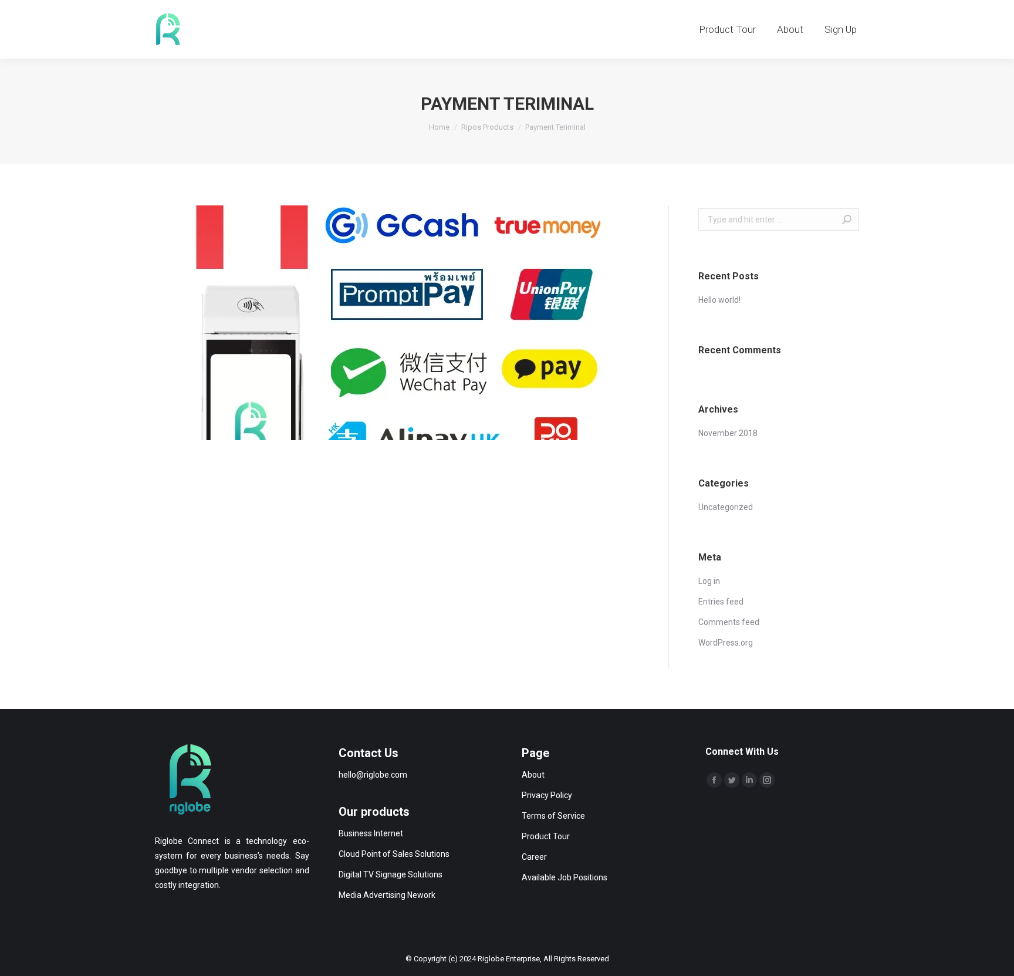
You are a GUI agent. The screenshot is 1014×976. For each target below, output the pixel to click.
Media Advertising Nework (387, 895)
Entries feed (720, 601)
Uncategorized (725, 507)
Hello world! (719, 300)
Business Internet (371, 833)
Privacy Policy (547, 795)
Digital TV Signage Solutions (390, 874)
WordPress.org (725, 642)
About (533, 774)
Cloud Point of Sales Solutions (394, 854)
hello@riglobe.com (373, 774)
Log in (709, 581)
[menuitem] (727, 29)
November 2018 (728, 433)
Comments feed (728, 622)
